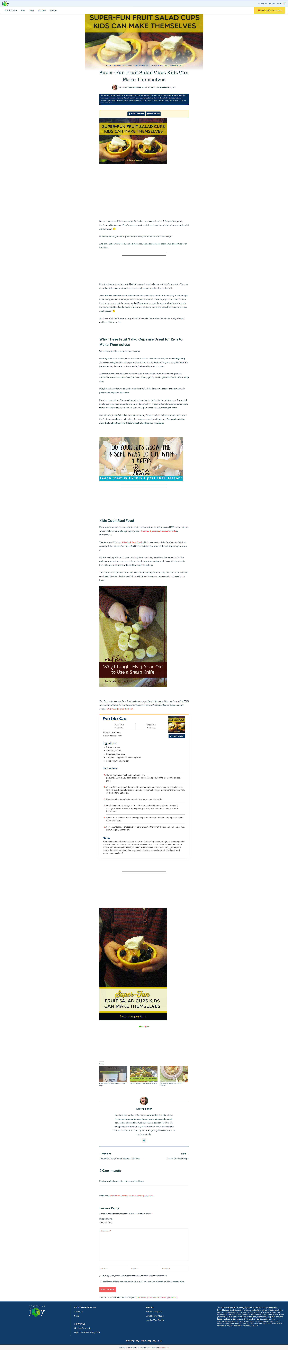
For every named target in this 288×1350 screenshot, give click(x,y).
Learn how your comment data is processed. (157, 1297)
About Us (78, 1311)
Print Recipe (154, 114)
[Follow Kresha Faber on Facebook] (144, 1140)
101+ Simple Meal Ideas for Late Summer (143, 1083)
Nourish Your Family (155, 1320)
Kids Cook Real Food (132, 542)
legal (160, 1341)
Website (166, 1268)
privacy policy (132, 1341)
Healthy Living (11, 10)
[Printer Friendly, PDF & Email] (144, 1026)
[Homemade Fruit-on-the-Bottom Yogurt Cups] (113, 1074)
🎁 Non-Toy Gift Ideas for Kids (269, 10)
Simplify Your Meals (155, 1316)
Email (134, 1268)
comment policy (148, 1341)
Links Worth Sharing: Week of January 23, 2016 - (131, 1195)
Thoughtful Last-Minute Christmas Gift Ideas (119, 1156)
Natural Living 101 (154, 1311)
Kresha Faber (135, 87)
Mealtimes (42, 10)
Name (103, 1268)
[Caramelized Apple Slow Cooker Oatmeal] (174, 1074)
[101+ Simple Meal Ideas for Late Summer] (144, 1074)
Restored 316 (164, 1347)
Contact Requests (82, 1328)
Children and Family (122, 66)
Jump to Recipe (137, 114)
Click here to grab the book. (120, 709)
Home (23, 10)
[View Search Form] (284, 3)
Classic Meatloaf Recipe (177, 1156)
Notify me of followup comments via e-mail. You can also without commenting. (144, 1281)
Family (31, 10)
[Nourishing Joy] (5, 3)
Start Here (262, 3)
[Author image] (115, 87)
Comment (105, 1231)
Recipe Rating (105, 1219)
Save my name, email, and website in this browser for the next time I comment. (135, 1276)
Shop (279, 3)
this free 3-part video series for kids (158, 531)
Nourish (53, 10)
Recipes (272, 3)
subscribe (160, 1281)
